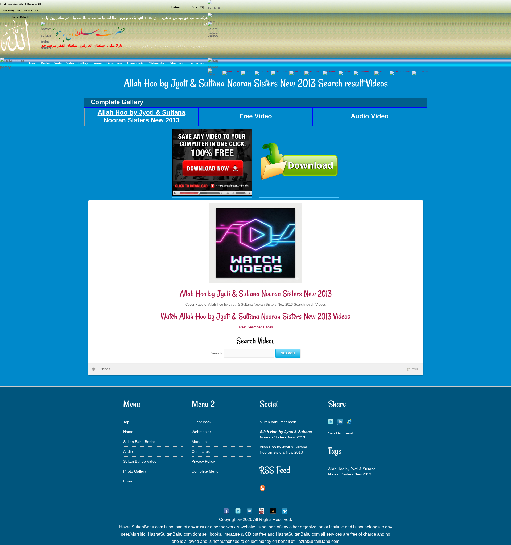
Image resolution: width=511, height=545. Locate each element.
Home (128, 432)
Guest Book (201, 422)
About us (199, 441)
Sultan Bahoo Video (139, 461)
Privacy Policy (203, 461)
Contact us (201, 451)
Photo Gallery (134, 471)
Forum (128, 481)
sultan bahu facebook (278, 422)
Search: (217, 353)
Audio (128, 451)
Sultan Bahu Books (139, 441)
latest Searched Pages (255, 327)
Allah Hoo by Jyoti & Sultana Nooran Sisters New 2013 (255, 293)
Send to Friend (340, 433)
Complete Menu (205, 471)
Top (126, 422)
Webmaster (201, 432)
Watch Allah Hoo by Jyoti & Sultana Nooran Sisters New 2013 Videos (255, 316)
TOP (415, 369)
